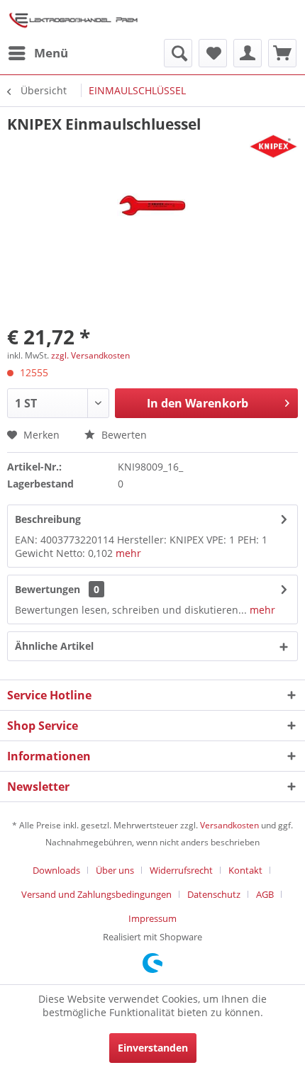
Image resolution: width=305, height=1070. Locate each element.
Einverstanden (153, 1047)
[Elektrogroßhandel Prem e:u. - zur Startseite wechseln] (73, 19)
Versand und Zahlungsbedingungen (96, 894)
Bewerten (123, 434)
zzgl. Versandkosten (90, 355)
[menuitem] (37, 53)
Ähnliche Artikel (54, 646)
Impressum (152, 918)
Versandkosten (229, 825)
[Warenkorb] (282, 53)
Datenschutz (213, 894)
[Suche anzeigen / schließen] (178, 53)
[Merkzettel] (213, 53)
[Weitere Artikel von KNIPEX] (273, 146)
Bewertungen (47, 589)
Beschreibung (48, 519)
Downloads (56, 870)
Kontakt (245, 870)
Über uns (115, 870)
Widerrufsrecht (181, 870)
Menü (51, 53)
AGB (265, 894)
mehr (128, 553)
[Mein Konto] (247, 53)
